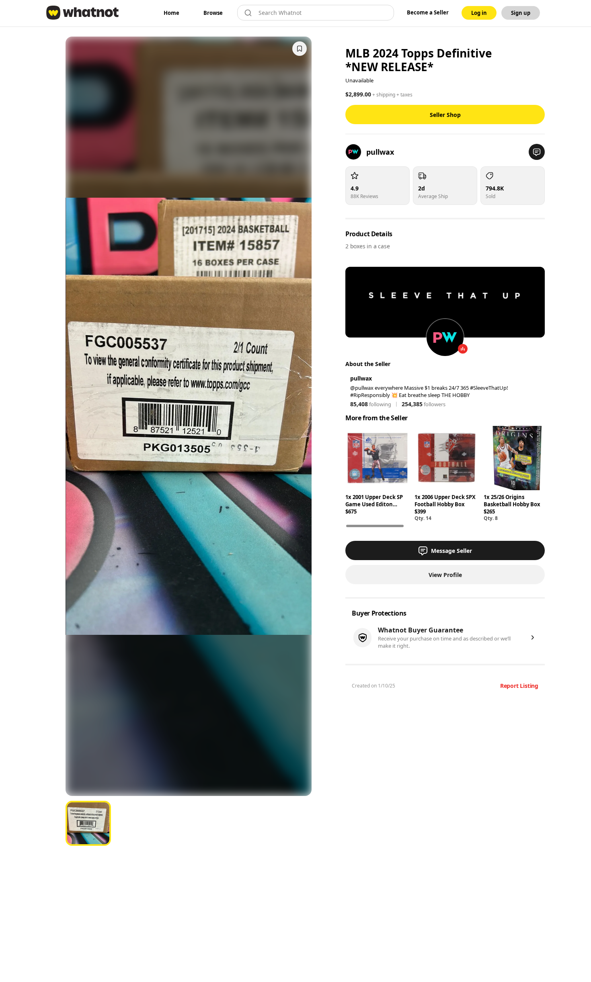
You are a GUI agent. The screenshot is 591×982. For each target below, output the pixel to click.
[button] (537, 152)
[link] (171, 13)
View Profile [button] (445, 575)
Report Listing (519, 685)
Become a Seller (428, 12)
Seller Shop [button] (445, 115)
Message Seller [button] (451, 550)
